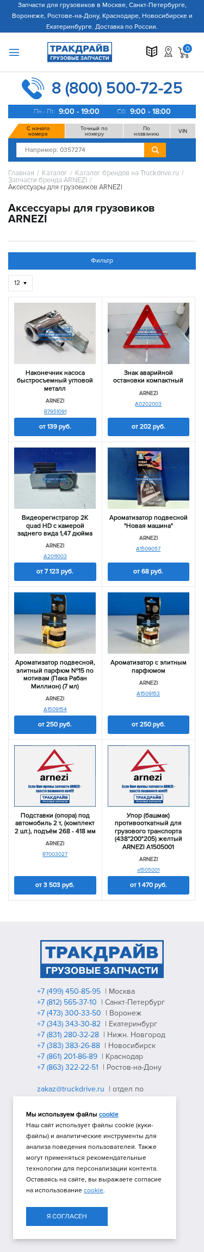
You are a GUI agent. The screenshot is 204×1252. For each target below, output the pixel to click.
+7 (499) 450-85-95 (70, 991)
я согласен (67, 1216)
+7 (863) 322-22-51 (69, 1067)
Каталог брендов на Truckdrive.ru (127, 173)
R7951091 (55, 411)
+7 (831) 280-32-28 (69, 1034)
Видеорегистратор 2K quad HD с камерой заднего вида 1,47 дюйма (54, 526)
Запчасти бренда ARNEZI (47, 180)
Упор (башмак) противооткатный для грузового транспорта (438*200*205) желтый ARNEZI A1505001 (148, 831)
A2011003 (55, 556)
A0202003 (148, 404)
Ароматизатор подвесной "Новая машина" (148, 521)
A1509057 (148, 549)
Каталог (54, 173)
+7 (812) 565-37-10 (68, 1002)
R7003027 (54, 854)
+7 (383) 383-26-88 (69, 1045)
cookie (109, 1114)
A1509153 (148, 694)
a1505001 (148, 870)
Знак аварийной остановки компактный (148, 377)
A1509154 (55, 709)
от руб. (55, 427)
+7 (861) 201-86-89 (68, 1056)
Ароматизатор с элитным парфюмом (148, 666)
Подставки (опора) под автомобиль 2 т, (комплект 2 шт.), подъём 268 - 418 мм (55, 823)
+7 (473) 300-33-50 (70, 1013)
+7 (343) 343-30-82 (70, 1024)
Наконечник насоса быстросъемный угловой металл (55, 381)
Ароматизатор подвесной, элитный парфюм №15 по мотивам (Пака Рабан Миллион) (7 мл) (55, 674)
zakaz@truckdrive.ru (72, 1089)
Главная (21, 173)
